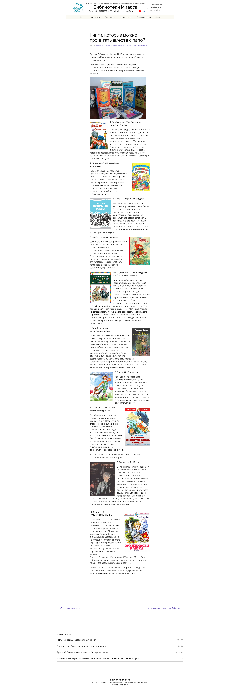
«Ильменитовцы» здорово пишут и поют (76, 640)
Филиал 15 (144, 45)
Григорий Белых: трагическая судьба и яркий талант (82, 652)
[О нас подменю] (84, 17)
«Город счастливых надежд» (71, 608)
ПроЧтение (137, 45)
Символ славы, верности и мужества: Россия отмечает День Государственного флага (99, 658)
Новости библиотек (127, 45)
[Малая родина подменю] (131, 17)
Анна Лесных (100, 45)
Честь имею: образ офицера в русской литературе (81, 646)
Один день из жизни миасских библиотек (164, 608)
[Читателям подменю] (99, 17)
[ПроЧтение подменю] (114, 17)
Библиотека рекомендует (113, 45)
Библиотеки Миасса (116, 7)
